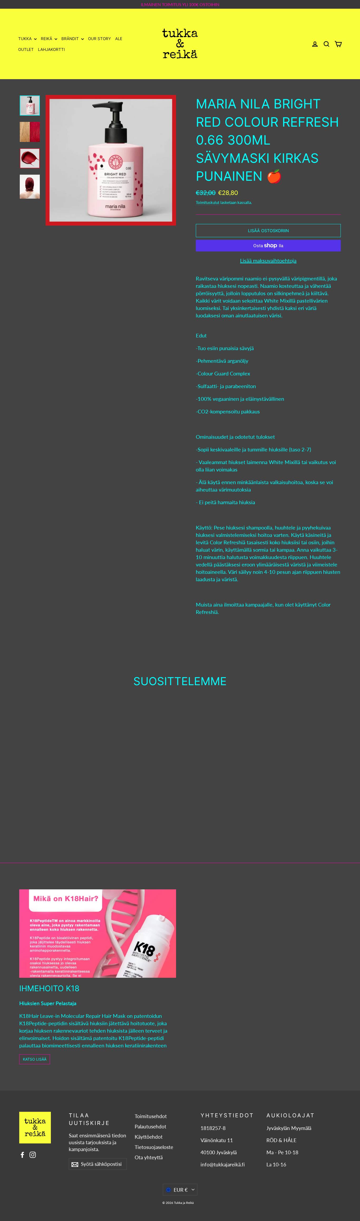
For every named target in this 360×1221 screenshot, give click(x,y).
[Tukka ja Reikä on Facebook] (22, 1154)
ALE (118, 38)
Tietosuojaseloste (154, 1147)
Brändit (70, 38)
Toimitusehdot (151, 1116)
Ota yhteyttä (149, 1157)
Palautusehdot (150, 1126)
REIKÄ (47, 38)
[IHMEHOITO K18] (97, 933)
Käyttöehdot (149, 1137)
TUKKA (25, 38)
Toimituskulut (207, 202)
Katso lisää (34, 1059)
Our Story (99, 38)
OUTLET (26, 49)
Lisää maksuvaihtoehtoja (268, 260)
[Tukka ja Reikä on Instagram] (33, 1154)
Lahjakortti (51, 49)
